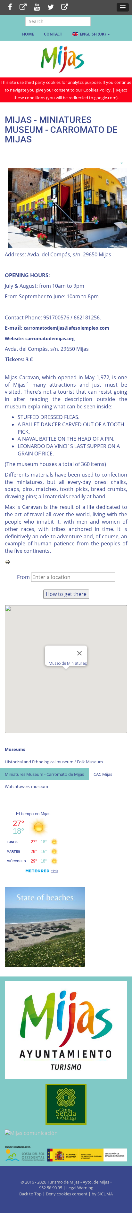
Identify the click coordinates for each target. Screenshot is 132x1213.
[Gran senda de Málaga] (66, 1104)
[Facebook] (10, 8)
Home (28, 34)
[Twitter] (50, 8)
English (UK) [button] (93, 34)
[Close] (79, 653)
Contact (53, 34)
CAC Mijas (103, 774)
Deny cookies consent (66, 1194)
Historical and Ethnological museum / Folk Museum (54, 762)
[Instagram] (65, 8)
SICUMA (105, 1194)
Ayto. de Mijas (96, 1182)
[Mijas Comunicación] (23, 8)
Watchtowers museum (26, 786)
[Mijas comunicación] (66, 1133)
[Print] (7, 561)
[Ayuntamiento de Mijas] (66, 1030)
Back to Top (31, 1194)
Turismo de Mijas (63, 1182)
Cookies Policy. (97, 90)
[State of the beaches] (45, 926)
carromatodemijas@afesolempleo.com (66, 328)
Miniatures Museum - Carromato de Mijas (44, 774)
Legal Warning (79, 1188)
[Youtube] (37, 8)
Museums (15, 749)
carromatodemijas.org (50, 338)
